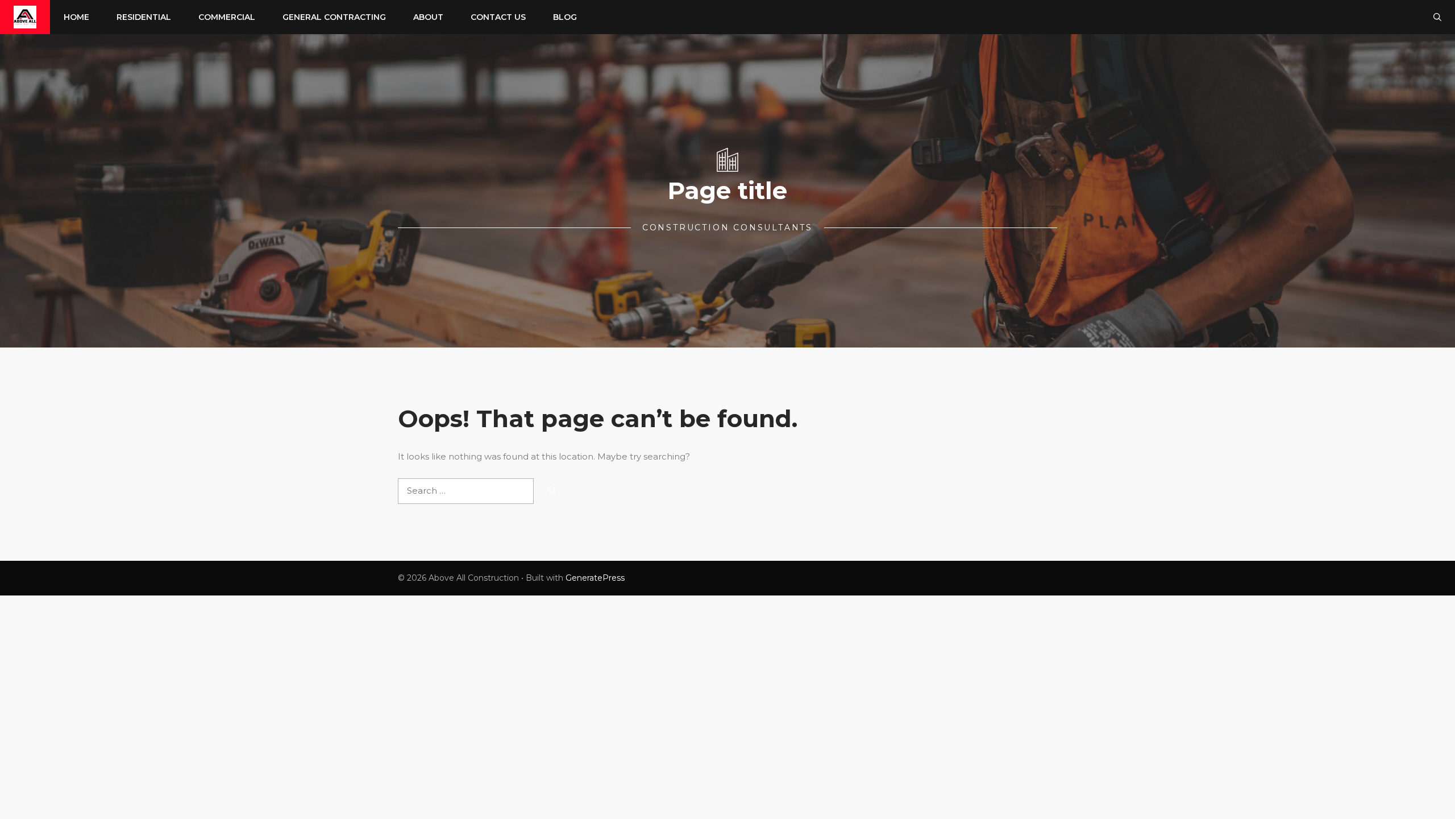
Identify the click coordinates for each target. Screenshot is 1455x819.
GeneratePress (595, 578)
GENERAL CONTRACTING (334, 17)
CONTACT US (498, 17)
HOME (76, 17)
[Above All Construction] (25, 17)
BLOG (565, 17)
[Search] (552, 491)
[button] (1437, 17)
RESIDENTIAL (144, 17)
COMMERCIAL (226, 17)
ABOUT (428, 17)
